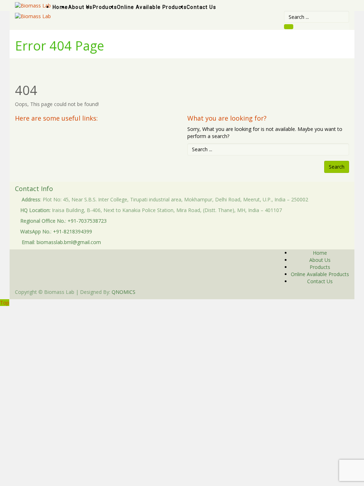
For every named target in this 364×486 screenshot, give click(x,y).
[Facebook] (309, 292)
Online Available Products (320, 274)
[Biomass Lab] (33, 15)
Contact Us (320, 281)
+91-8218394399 (72, 231)
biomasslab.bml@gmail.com (69, 242)
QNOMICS (123, 292)
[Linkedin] (313, 292)
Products (320, 267)
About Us (320, 260)
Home (320, 252)
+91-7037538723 (87, 220)
